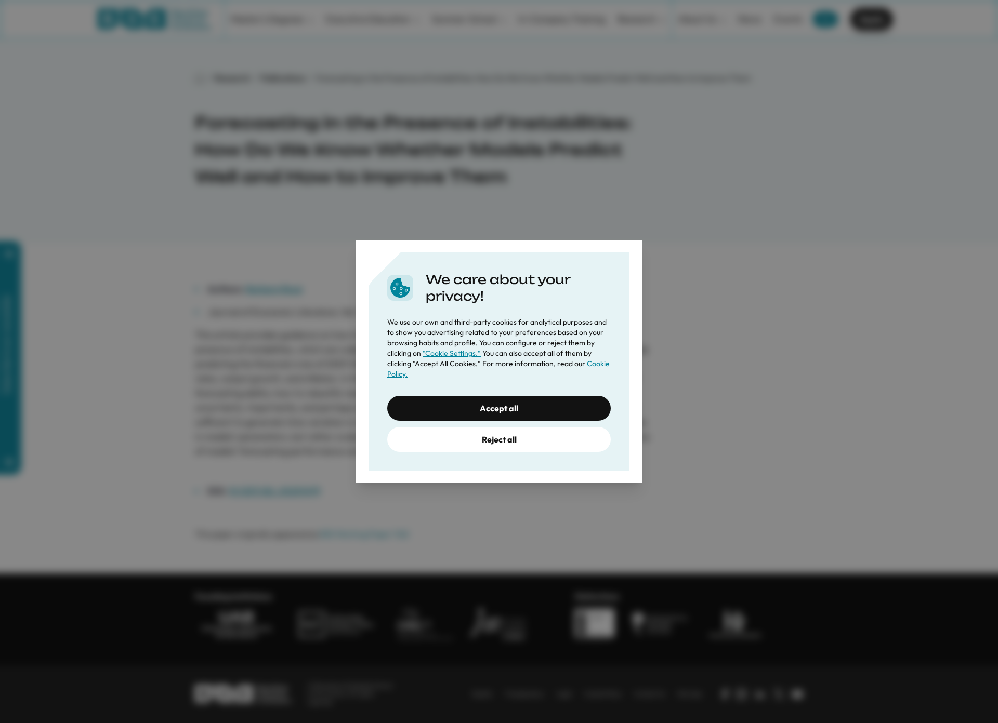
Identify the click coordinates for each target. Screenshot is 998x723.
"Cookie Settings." (452, 353)
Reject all (499, 439)
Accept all (499, 408)
